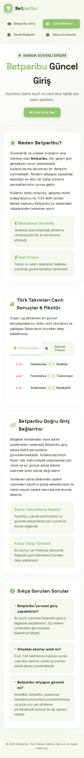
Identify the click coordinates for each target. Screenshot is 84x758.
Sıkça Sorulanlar (64, 34)
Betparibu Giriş (24, 23)
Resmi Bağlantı (24, 34)
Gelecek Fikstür (60, 348)
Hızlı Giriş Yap (44, 112)
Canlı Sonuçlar (28, 348)
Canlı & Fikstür (63, 23)
